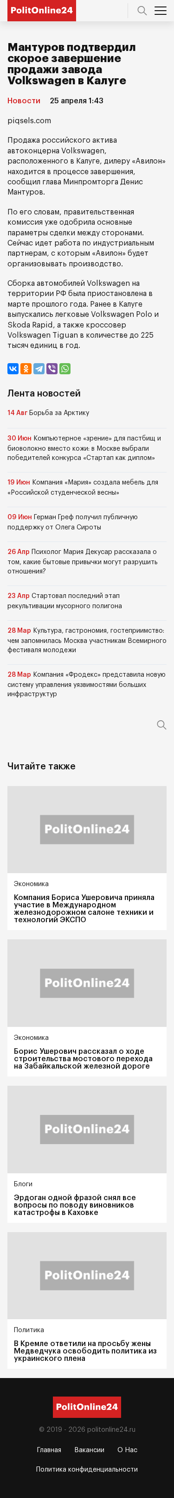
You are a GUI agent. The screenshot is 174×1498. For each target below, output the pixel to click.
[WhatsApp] (65, 368)
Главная (49, 1450)
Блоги (23, 1184)
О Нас (127, 1450)
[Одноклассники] (26, 368)
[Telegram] (39, 368)
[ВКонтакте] (13, 368)
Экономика (31, 884)
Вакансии (89, 1450)
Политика (29, 1330)
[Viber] (52, 368)
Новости (23, 101)
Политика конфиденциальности (87, 1470)
